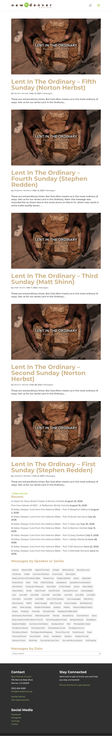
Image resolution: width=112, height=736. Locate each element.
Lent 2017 (23, 595)
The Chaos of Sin (38, 628)
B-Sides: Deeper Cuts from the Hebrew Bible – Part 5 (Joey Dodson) (48, 535)
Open (14, 607)
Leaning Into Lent (70, 591)
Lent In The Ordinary (55, 599)
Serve (94, 616)
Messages (47, 93)
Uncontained (35, 636)
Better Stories (68, 570)
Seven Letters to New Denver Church (27, 620)
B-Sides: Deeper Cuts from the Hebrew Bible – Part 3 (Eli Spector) (47, 546)
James (76, 587)
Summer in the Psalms (38, 624)
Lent (14, 595)
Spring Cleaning (76, 620)
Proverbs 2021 (48, 611)
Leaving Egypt (87, 591)
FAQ (35, 582)
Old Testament (86, 603)
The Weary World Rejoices (41, 632)
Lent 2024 (16, 599)
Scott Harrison (83, 616)
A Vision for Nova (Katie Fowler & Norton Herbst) (37, 501)
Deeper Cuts (48, 578)
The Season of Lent (76, 628)
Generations (61, 582)
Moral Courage (41, 603)
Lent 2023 (91, 595)
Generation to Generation (80, 582)
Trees (89, 632)
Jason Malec (88, 587)
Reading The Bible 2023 (67, 611)
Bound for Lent (83, 570)
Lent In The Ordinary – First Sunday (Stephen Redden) (53, 467)
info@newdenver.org (21, 691)
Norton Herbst (21, 93)
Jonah (29, 591)
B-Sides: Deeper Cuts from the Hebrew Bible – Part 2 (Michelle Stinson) (50, 551)
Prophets (25, 611)
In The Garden (64, 587)
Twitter (14, 724)
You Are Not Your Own (49, 640)
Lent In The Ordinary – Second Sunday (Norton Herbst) (48, 373)
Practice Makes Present (82, 607)
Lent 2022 (79, 595)
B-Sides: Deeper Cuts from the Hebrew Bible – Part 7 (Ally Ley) (45, 524)
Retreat (56, 616)
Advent (15, 570)
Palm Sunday (25, 607)
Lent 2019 (45, 595)
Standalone (91, 620)
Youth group (91, 640)
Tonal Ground (78, 632)
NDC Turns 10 (55, 603)
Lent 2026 (39, 599)
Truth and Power (19, 636)
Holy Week (51, 587)
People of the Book (42, 607)
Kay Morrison (54, 591)
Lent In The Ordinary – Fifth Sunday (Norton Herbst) (53, 84)
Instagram (16, 718)
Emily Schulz (17, 582)
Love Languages (73, 599)
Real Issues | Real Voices (22, 616)
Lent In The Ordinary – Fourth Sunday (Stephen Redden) (49, 178)
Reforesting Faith (42, 616)
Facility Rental (18, 696)
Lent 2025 (28, 599)
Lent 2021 (68, 595)
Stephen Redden (22, 190)
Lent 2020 (57, 595)
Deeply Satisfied (63, 578)
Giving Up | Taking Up (34, 587)
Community (57, 574)
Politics (67, 607)
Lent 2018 (34, 595)
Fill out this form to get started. (74, 685)
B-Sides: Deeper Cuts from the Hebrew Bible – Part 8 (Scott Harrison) (49, 516)
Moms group (17, 603)
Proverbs (36, 611)
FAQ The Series (47, 582)
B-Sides (56, 570)
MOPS (28, 603)
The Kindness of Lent (56, 628)
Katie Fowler (40, 591)
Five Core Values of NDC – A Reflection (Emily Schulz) (40, 505)
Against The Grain (42, 570)
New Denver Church (21, 676)
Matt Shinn (19, 287)
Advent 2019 (27, 570)
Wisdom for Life (81, 636)
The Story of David (19, 632)
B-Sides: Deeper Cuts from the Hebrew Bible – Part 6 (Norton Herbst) (49, 528)
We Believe (56, 636)
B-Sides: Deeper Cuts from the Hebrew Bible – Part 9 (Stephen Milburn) (50, 509)
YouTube (15, 721)
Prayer (15, 611)
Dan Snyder (70, 574)
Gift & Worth (17, 587)
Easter (76, 578)
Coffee (27, 574)
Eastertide (86, 578)
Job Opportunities (20, 700)
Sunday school (57, 624)
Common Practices (41, 574)
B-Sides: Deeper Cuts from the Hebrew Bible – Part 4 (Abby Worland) (49, 539)
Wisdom (68, 636)
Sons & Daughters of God (56, 620)
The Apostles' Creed (82, 624)
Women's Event (18, 640)
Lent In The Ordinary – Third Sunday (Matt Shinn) (54, 278)
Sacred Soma (68, 616)
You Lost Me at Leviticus (72, 640)
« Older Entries (19, 493)
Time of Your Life (62, 632)
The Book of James (20, 628)
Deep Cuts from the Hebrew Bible (26, 578)
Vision (46, 636)
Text (68, 624)
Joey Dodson (17, 591)
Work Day (33, 640)
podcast (57, 607)
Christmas (16, 574)
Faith (28, 582)
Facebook (16, 714)
